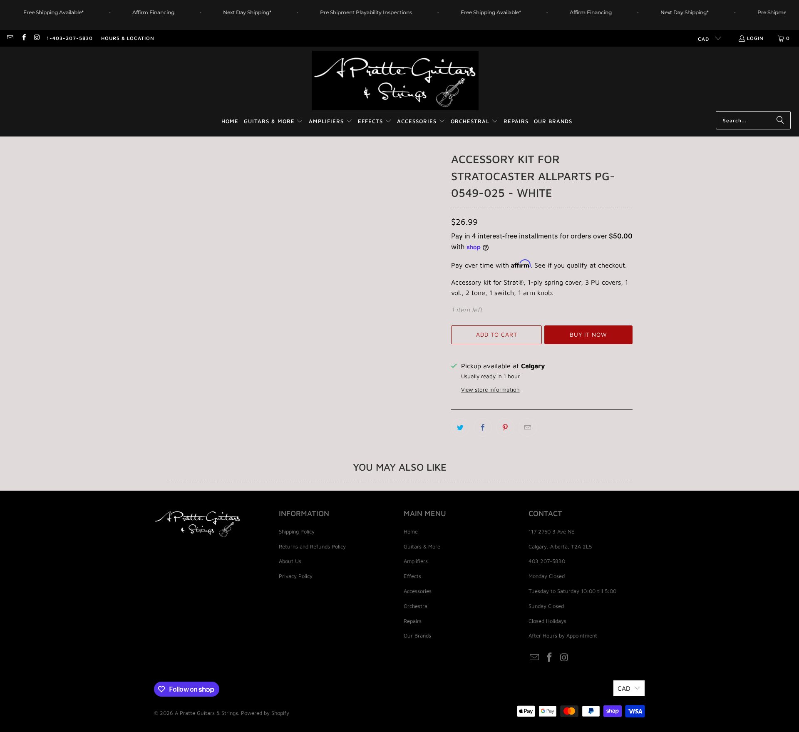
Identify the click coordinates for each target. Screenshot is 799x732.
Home (411, 531)
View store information (490, 389)
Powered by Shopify (265, 713)
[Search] (780, 120)
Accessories (418, 591)
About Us (290, 561)
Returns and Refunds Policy (312, 546)
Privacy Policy (296, 576)
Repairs (413, 621)
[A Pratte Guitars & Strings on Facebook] (23, 38)
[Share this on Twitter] (460, 427)
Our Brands (417, 635)
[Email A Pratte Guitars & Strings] (9, 38)
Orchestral (416, 606)
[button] (273, 121)
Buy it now (588, 334)
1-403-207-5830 (70, 38)
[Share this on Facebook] (483, 427)
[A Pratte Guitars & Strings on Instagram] (36, 38)
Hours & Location (127, 38)
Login (755, 38)
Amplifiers (416, 561)
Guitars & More (422, 546)
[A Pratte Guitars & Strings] (395, 81)
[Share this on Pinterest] (505, 427)
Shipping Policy (297, 531)
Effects (412, 576)
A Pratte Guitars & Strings (206, 713)
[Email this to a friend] (528, 427)
